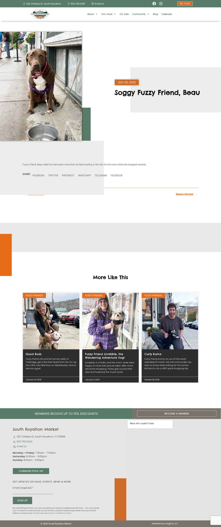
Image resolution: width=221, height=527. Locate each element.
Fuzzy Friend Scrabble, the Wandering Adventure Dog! (105, 355)
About (90, 14)
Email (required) (23, 488)
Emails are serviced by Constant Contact (52, 513)
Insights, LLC (171, 523)
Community (139, 14)
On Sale (124, 14)
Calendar (166, 14)
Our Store (106, 14)
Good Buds (34, 354)
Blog (155, 14)
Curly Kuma (152, 354)
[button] (38, 175)
